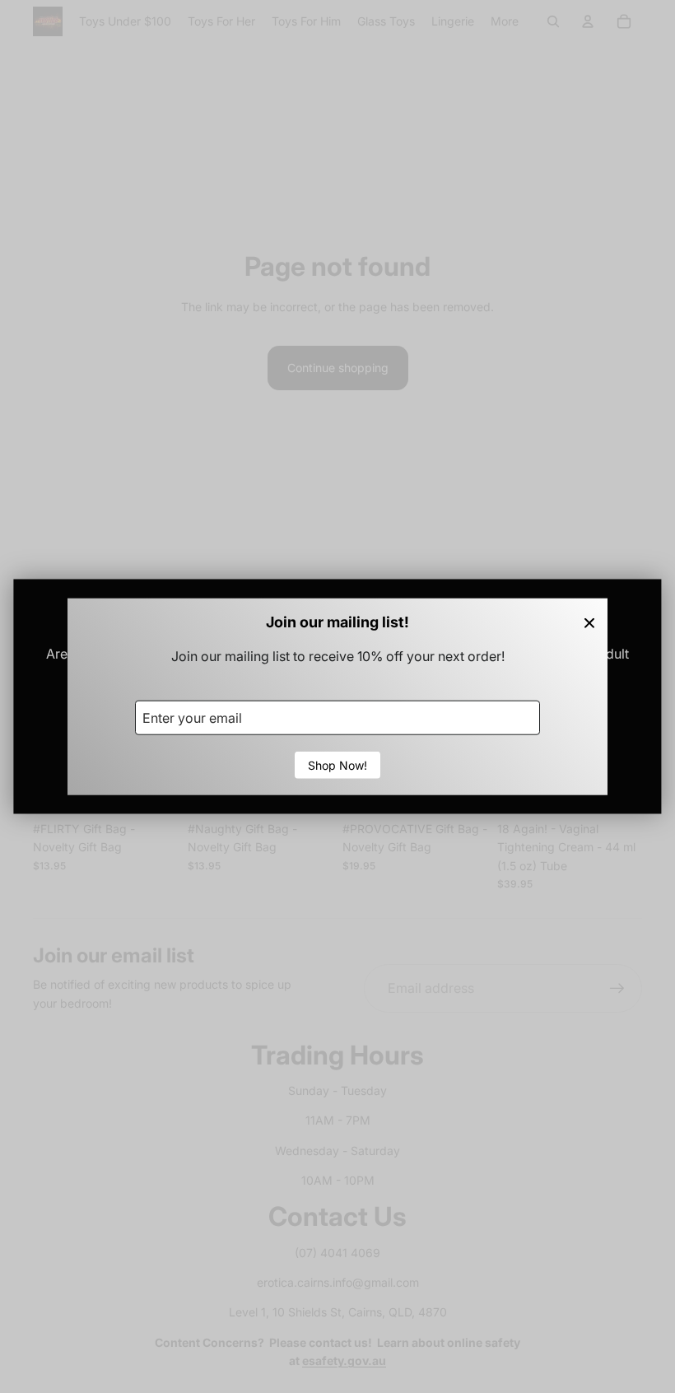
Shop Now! (337, 764)
